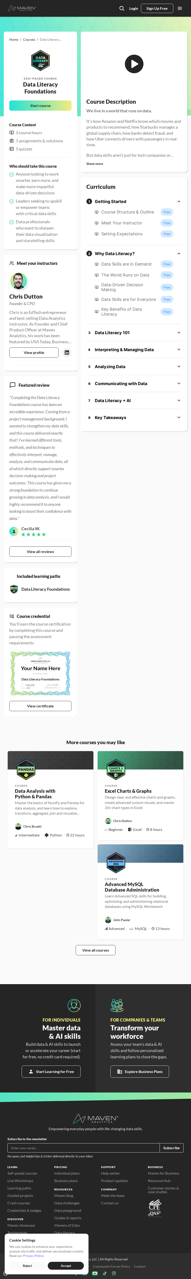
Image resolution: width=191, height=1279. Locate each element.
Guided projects (20, 1195)
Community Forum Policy (111, 1266)
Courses (29, 39)
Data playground (67, 1210)
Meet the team (113, 1195)
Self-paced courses (22, 1173)
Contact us (110, 1203)
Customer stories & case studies (164, 1190)
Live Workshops (20, 1180)
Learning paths (19, 1188)
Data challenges (67, 1203)
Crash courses (18, 1203)
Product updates (114, 1180)
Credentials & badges (24, 1210)
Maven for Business (163, 1173)
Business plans (66, 1180)
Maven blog (63, 1195)
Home (13, 39)
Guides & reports (68, 1218)
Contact (140, 1266)
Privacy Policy (33, 1256)
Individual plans (67, 1173)
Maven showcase (21, 1225)
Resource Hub (159, 1180)
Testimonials (17, 1232)
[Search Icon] (121, 8)
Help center (110, 1173)
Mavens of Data (67, 1225)
